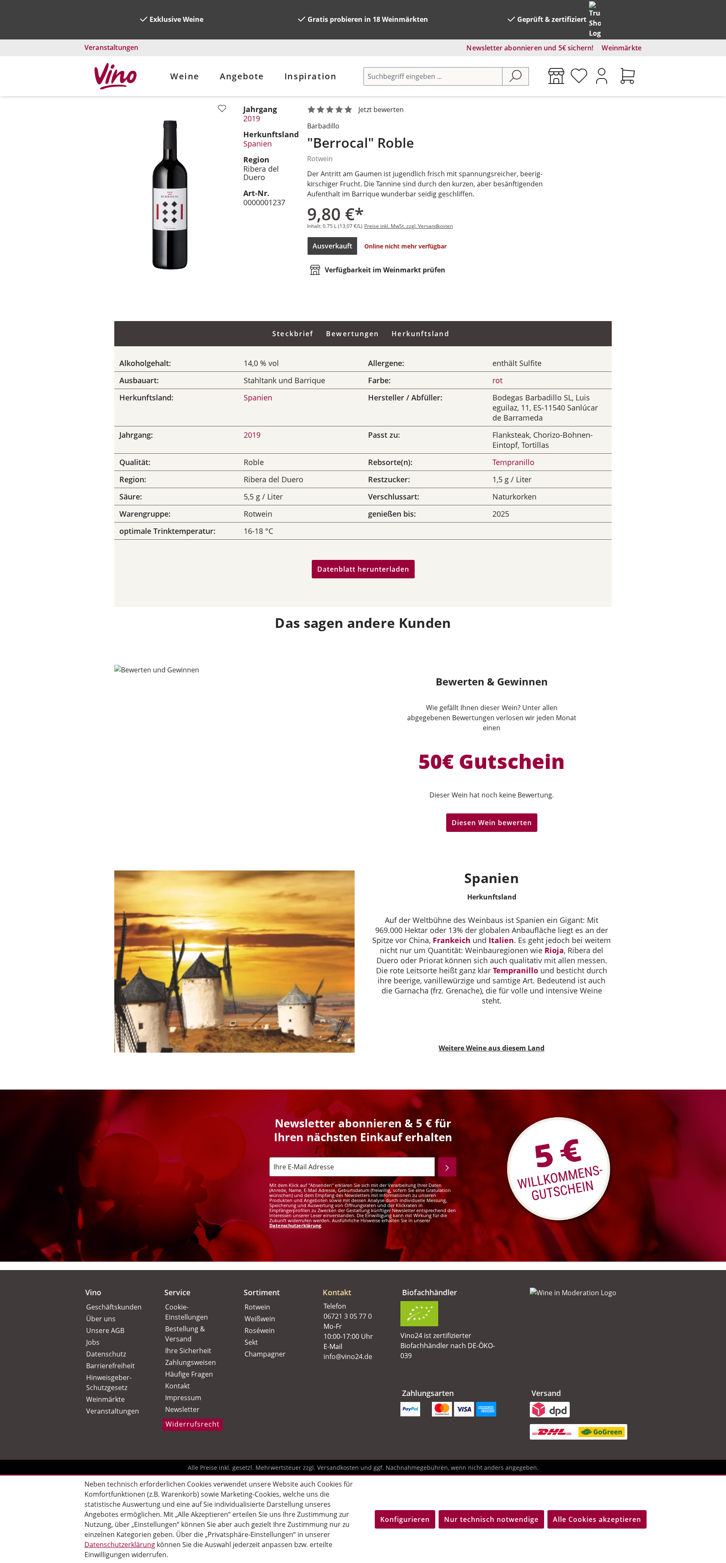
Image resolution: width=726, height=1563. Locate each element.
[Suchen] (515, 76)
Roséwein (260, 1330)
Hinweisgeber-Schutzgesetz (109, 1382)
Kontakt (177, 1385)
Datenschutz (106, 1354)
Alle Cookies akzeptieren (597, 1519)
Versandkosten (338, 1468)
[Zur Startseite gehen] (115, 76)
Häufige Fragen (189, 1374)
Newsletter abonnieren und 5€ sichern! (529, 47)
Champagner (265, 1354)
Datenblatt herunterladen (363, 569)
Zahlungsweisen (190, 1362)
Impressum (183, 1397)
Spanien (257, 144)
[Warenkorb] (628, 76)
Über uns (101, 1318)
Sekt (251, 1342)
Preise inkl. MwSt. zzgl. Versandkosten (408, 226)
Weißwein (260, 1318)
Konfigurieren (405, 1519)
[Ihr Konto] (601, 76)
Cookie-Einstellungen (186, 1312)
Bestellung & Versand (185, 1333)
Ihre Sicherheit (188, 1350)
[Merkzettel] (578, 76)
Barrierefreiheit (110, 1365)
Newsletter (182, 1409)
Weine (185, 76)
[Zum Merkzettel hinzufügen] (222, 108)
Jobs (93, 1342)
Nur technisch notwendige (491, 1519)
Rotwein (257, 1307)
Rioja (554, 950)
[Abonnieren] (447, 1166)
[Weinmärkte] (556, 76)
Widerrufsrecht (193, 1424)
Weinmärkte (622, 47)
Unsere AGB (105, 1330)
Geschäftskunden (114, 1307)
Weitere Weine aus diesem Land (491, 1048)
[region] (170, 195)
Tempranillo (513, 462)
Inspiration (310, 76)
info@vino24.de (348, 1356)
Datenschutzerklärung (295, 1225)
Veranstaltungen (111, 47)
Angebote (242, 76)
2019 (251, 118)
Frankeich (452, 940)
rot (497, 380)
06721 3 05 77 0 (348, 1316)
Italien (501, 940)
